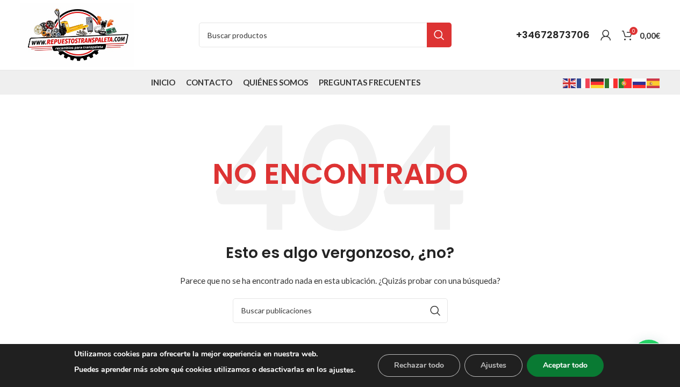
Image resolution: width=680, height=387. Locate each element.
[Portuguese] (626, 82)
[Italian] (612, 82)
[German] (598, 82)
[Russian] (640, 82)
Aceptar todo (565, 365)
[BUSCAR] (439, 35)
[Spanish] (654, 82)
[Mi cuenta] (606, 35)
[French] (584, 82)
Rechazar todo (419, 365)
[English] (570, 82)
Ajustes (493, 365)
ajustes (341, 370)
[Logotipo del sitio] (77, 34)
